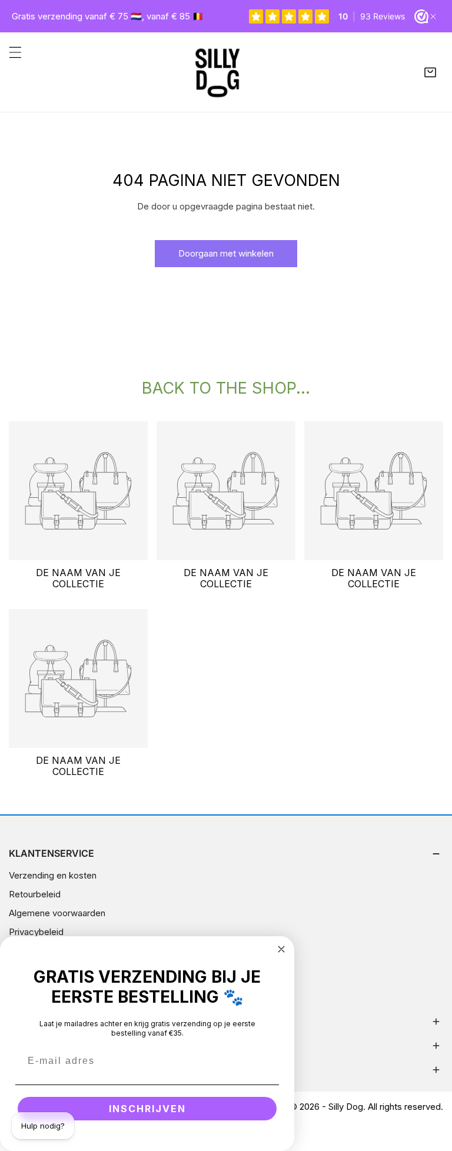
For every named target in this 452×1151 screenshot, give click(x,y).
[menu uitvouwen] (15, 52)
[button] (430, 72)
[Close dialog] (281, 949)
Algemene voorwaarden (57, 913)
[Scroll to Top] (431, 1088)
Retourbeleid (35, 894)
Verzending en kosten (53, 875)
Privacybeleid (36, 931)
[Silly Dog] (223, 72)
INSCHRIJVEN (147, 1109)
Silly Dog (345, 1106)
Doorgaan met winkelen (226, 253)
